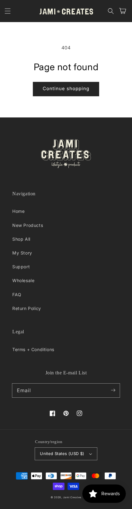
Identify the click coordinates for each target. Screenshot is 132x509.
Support (21, 266)
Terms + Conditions (33, 349)
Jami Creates (72, 497)
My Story (22, 252)
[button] (7, 11)
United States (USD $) (62, 453)
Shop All (21, 239)
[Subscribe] (113, 390)
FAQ (16, 294)
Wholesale (23, 280)
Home (18, 211)
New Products (27, 225)
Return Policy (26, 308)
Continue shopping (66, 88)
